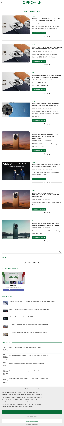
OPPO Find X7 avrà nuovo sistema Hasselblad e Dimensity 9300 (46, 165)
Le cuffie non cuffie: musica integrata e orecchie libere (25, 347)
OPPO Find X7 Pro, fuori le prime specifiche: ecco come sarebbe (45, 224)
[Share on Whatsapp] (47, 36)
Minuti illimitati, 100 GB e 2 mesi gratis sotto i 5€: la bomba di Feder (29, 309)
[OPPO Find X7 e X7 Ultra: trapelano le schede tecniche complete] (16, 53)
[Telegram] (34, 262)
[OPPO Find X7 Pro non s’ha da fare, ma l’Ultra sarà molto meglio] (16, 81)
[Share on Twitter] (46, 36)
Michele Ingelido (37, 23)
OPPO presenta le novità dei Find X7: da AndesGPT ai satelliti (46, 19)
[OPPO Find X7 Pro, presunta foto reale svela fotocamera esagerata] (16, 140)
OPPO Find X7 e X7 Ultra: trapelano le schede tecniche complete (47, 48)
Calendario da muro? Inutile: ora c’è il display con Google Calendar (29, 378)
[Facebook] (26, 262)
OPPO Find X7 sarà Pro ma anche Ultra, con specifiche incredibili (46, 104)
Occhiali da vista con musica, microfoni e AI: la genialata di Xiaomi (28, 355)
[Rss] (38, 262)
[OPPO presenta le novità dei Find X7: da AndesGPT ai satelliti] (16, 24)
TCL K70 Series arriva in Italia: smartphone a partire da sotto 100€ (28, 324)
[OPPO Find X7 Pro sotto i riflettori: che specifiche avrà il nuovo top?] (16, 199)
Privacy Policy (35, 424)
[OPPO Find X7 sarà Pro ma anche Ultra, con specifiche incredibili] (16, 110)
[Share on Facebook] (44, 36)
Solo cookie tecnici (32, 416)
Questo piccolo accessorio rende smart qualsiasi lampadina (26, 363)
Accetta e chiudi (32, 412)
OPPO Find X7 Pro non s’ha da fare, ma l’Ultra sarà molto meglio (46, 76)
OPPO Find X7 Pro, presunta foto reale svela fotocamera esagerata (46, 136)
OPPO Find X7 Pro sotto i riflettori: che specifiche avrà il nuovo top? (46, 195)
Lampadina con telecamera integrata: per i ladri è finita (25, 371)
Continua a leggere (39, 33)
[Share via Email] (49, 36)
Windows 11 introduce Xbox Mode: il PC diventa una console (27, 317)
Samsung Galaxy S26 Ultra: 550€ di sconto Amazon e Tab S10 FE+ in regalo (31, 301)
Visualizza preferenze (32, 421)
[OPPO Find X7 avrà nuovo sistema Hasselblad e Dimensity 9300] (16, 171)
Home (3, 8)
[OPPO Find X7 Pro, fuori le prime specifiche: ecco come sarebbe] (16, 229)
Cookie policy (29, 424)
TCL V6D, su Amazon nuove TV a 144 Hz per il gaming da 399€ (28, 332)
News (34, 16)
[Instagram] (30, 262)
